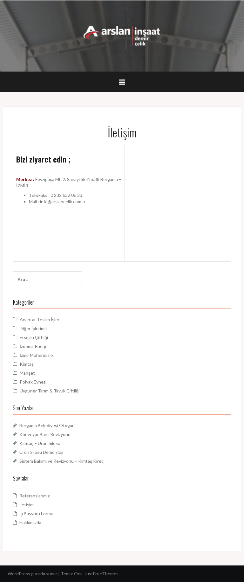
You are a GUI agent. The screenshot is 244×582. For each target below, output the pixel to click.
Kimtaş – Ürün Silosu (39, 443)
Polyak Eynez (32, 382)
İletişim (26, 504)
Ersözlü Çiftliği (34, 337)
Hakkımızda (30, 522)
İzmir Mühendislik (37, 355)
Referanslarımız (34, 495)
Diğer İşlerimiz (33, 328)
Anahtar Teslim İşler (39, 319)
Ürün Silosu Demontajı (41, 452)
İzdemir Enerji (33, 346)
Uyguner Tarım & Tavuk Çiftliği (49, 390)
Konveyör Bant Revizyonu (45, 434)
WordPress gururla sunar (32, 573)
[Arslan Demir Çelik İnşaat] (122, 35)
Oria (78, 573)
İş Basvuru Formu (36, 513)
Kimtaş (27, 364)
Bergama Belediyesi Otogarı (47, 425)
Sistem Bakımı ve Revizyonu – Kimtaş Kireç (61, 461)
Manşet (27, 373)
